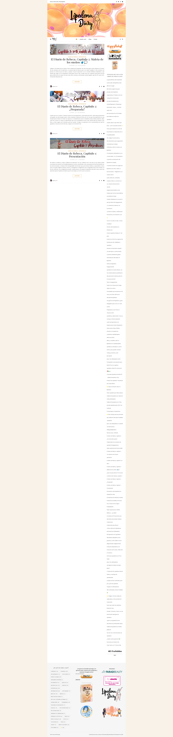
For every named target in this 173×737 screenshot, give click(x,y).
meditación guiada (57, 696)
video (63, 721)
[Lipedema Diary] (86, 20)
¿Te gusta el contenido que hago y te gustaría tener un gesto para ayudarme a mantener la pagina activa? (86, 670)
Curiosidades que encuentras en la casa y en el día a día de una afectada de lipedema (115, 294)
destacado (66, 674)
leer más (77, 81)
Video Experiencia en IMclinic (113, 509)
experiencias (82, 56)
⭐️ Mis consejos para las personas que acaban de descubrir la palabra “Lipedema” (115, 417)
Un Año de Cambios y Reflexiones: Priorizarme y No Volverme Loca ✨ (115, 214)
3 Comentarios (81, 159)
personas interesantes (58, 705)
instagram (66, 690)
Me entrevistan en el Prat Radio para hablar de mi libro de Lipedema (114, 116)
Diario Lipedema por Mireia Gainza (115, 392)
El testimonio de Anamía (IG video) (115, 497)
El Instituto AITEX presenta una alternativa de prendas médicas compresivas (114, 519)
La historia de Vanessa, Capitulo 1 (114, 476)
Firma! (95, 39)
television (54, 721)
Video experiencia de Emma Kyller (115, 448)
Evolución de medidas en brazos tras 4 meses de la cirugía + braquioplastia (114, 503)
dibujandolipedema (57, 679)
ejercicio (65, 682)
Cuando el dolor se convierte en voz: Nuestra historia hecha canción (114, 184)
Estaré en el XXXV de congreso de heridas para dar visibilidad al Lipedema (115, 242)
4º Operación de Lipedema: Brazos (115, 571)
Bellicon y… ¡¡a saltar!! (111, 513)
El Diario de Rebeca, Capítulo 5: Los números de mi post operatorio (114, 454)
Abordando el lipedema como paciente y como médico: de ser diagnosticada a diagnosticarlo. (114, 540)
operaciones (55, 702)
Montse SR (55, 86)
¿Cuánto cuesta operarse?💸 (113, 639)
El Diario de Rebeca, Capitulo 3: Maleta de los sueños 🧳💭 (77, 60)
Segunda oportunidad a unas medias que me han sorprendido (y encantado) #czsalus (115, 193)
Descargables (55, 674)
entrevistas (55, 685)
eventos (65, 685)
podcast (54, 707)
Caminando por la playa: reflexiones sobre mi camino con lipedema (114, 147)
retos (66, 719)
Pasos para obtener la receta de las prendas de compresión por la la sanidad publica (114, 131)
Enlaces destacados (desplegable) (57, 1)
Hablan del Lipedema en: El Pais (114, 402)
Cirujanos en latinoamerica (113, 586)
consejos (54, 671)
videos (53, 724)
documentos (55, 682)
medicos (54, 693)
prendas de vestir (56, 716)
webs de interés (64, 724)
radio (67, 716)
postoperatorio (65, 707)
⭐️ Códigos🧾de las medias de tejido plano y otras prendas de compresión (114, 599)
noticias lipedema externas (59, 699)
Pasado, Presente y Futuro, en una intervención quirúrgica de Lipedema (115, 614)
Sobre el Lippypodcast (112, 282)
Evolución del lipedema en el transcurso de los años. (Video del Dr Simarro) (115, 549)
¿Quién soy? (83, 39)
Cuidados (64, 671)
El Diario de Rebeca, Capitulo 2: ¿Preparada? (77, 108)
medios (62, 693)
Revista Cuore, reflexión (112, 432)
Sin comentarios (81, 65)
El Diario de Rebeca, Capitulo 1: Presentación (77, 155)
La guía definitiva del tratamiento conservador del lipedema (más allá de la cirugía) (114, 82)
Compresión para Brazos (112, 525)
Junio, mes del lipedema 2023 (113, 359)
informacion (55, 690)
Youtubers (54, 727)
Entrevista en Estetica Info (113, 642)
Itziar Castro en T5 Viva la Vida (114, 645)
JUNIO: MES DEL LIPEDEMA (113, 177)
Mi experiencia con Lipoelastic (114, 534)
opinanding (66, 702)
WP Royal (58, 734)
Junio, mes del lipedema (112, 562)
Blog (90, 39)
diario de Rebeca (73, 56)
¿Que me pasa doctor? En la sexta (115, 472)
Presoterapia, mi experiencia (113, 411)
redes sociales (56, 719)
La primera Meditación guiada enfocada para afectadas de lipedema (113, 257)
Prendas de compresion (58, 713)
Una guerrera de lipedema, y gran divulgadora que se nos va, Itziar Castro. (114, 303)
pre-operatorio (56, 710)
